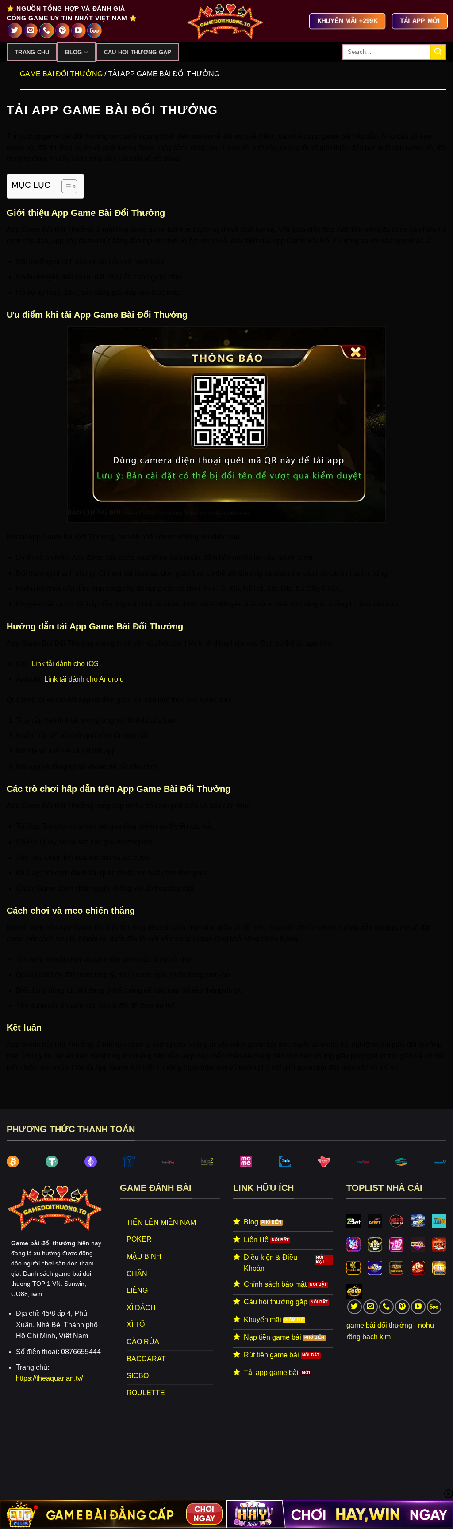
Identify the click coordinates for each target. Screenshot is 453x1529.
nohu (426, 1325)
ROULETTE (146, 1393)
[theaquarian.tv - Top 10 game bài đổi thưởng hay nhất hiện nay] (226, 21)
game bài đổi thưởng (379, 1325)
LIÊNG (137, 1290)
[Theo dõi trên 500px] (94, 30)
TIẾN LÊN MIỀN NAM (161, 1222)
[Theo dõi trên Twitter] (15, 30)
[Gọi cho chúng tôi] (46, 30)
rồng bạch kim (368, 1337)
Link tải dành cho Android (84, 679)
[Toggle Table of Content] (65, 186)
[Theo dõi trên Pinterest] (62, 30)
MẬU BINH (144, 1256)
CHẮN (137, 1273)
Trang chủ (32, 52)
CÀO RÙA (143, 1341)
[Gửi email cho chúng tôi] (30, 30)
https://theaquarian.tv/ (49, 1378)
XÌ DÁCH (141, 1307)
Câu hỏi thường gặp (138, 52)
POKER (139, 1239)
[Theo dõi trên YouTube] (78, 30)
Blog (73, 52)
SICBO (138, 1375)
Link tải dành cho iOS (65, 663)
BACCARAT (146, 1359)
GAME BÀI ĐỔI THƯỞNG (61, 74)
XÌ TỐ (136, 1324)
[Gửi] (437, 52)
